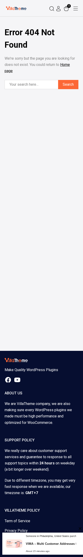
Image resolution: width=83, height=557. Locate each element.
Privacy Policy (16, 530)
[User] (59, 8)
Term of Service (17, 521)
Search (68, 84)
